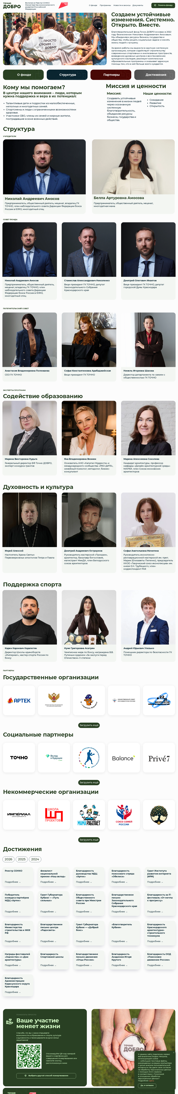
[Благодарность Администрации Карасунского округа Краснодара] (17, 985)
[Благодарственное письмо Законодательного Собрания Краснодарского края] (124, 903)
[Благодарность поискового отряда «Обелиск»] (124, 876)
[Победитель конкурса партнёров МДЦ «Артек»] (17, 903)
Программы (105, 5)
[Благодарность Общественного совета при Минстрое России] (89, 903)
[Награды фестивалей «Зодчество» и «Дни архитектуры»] (17, 960)
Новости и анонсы (122, 5)
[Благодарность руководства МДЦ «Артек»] (89, 876)
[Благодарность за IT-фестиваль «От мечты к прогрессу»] (160, 903)
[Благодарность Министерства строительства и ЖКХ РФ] (17, 933)
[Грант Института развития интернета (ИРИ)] (160, 876)
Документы (137, 5)
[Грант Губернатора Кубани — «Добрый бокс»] (89, 933)
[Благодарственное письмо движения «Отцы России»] (89, 960)
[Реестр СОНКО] (17, 876)
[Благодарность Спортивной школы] (53, 960)
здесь (151, 1081)
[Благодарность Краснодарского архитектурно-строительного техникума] (160, 933)
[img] (12, 6)
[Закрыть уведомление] (174, 1052)
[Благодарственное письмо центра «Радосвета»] (53, 933)
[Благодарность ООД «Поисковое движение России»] (160, 960)
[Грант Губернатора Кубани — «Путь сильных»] (53, 903)
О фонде (93, 5)
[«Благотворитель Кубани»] (124, 933)
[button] (8, 859)
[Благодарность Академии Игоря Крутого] (124, 960)
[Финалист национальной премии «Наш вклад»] (53, 876)
